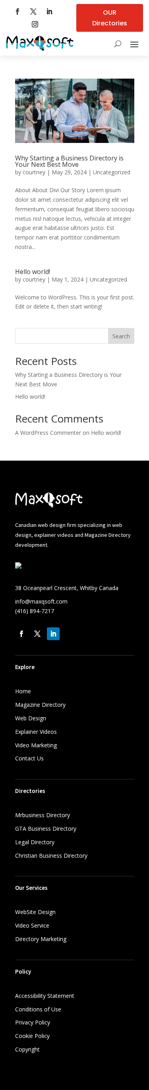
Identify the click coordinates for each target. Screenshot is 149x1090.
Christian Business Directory (51, 855)
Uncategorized (111, 172)
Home (23, 691)
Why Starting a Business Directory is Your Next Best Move (69, 161)
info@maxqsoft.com (41, 601)
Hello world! (32, 271)
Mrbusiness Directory (42, 815)
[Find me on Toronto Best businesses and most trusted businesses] (18, 566)
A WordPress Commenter (48, 432)
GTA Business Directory (45, 828)
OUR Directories (109, 18)
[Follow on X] (33, 11)
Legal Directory (34, 842)
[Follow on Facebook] (17, 11)
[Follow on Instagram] (35, 24)
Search (121, 336)
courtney (34, 172)
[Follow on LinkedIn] (49, 11)
